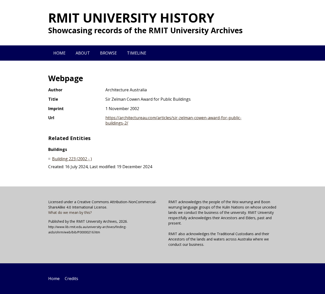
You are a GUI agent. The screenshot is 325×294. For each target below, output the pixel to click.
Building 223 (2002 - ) (72, 159)
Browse (108, 53)
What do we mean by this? (70, 212)
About (83, 53)
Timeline (136, 53)
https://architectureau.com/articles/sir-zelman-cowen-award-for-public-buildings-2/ (173, 120)
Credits (71, 278)
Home (59, 53)
